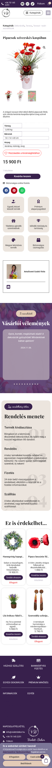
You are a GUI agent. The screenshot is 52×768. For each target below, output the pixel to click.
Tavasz (29, 26)
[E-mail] (8, 287)
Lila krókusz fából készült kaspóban (20, 615)
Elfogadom (14, 757)
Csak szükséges (37, 757)
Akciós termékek (34, 714)
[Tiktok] (32, 4)
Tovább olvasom (13, 577)
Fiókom (41, 3)
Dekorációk (20, 26)
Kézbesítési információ (13, 705)
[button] (48, 12)
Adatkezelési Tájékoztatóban (17, 752)
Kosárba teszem (22, 176)
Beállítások (26, 763)
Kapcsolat (32, 710)
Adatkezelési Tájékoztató (8, 711)
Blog (29, 705)
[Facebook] (22, 4)
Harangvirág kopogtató (14, 556)
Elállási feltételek (10, 701)
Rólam (30, 701)
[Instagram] (27, 4)
